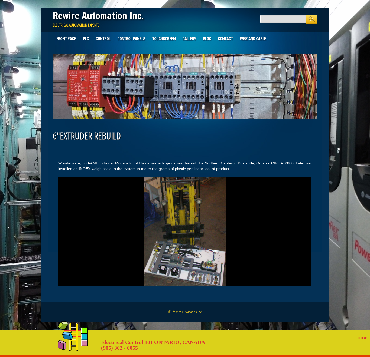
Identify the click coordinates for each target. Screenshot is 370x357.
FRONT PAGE (66, 39)
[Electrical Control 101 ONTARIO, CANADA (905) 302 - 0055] (73, 349)
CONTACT (225, 39)
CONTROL (103, 39)
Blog (207, 39)
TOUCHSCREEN (164, 39)
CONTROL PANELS (131, 39)
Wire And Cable (253, 39)
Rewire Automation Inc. (98, 15)
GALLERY (189, 39)
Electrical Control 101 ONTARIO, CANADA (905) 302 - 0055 (153, 345)
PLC (86, 39)
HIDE (362, 338)
